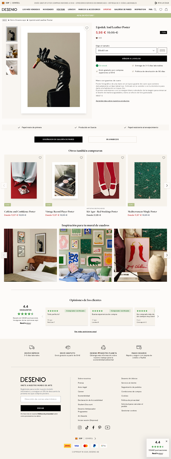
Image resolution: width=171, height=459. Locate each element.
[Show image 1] (12, 34)
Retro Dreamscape (18, 20)
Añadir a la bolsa (131, 58)
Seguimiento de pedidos (131, 387)
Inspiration (140, 9)
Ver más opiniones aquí (85, 331)
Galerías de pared (123, 9)
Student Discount (85, 404)
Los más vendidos (31, 9)
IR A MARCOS (112, 139)
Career (81, 392)
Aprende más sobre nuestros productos (112, 101)
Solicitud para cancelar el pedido (132, 405)
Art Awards (82, 416)
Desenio (92, 452)
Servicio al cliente (128, 383)
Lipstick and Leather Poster (41, 20)
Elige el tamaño (103, 46)
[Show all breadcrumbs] (4, 20)
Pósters (61, 9)
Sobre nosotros (84, 378)
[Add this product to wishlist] (87, 28)
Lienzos (72, 9)
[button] (162, 51)
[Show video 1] (12, 67)
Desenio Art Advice (129, 378)
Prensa (81, 383)
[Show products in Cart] (166, 10)
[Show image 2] (12, 51)
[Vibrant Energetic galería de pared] (85, 255)
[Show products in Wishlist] (160, 10)
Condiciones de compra (131, 392)
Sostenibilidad (84, 396)
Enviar (40, 408)
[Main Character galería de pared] (140, 255)
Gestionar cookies (129, 411)
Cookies (124, 396)
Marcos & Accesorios (89, 9)
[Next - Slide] (167, 186)
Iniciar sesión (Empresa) (88, 420)
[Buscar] (155, 9)
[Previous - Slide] (4, 186)
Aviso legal (82, 387)
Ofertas (107, 9)
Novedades (48, 9)
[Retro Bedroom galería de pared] (30, 255)
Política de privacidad (45, 414)
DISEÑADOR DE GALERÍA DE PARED (58, 139)
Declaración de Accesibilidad (90, 400)
